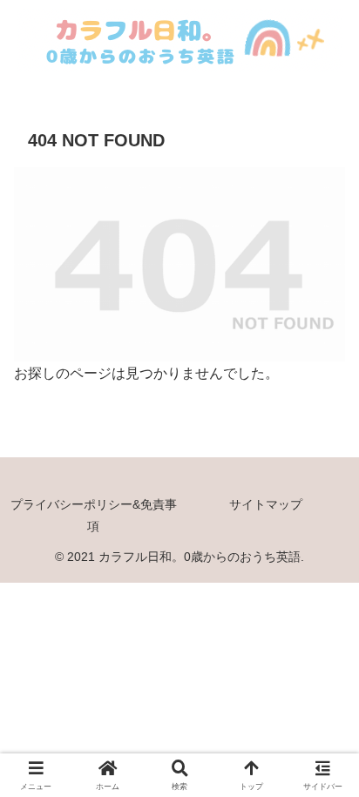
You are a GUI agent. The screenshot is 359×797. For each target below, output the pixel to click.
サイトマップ (265, 504)
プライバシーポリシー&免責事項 (93, 515)
